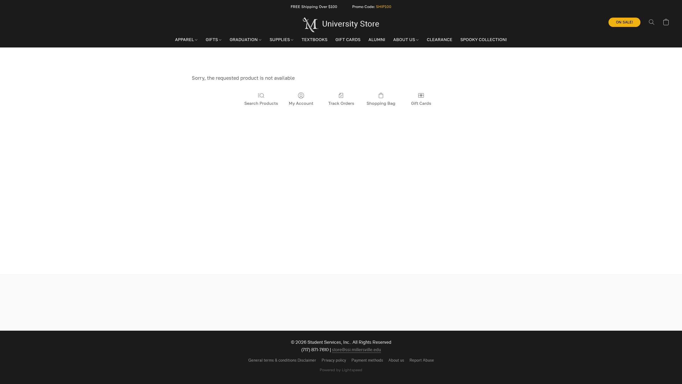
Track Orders (341, 103)
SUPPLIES (280, 39)
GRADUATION (244, 39)
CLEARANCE (439, 39)
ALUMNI (376, 39)
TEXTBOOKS (314, 39)
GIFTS (212, 39)
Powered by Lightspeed (341, 369)
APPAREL (185, 39)
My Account (301, 103)
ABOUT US (404, 39)
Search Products (261, 103)
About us (396, 360)
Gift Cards (421, 103)
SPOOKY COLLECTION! (483, 39)
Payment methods (367, 360)
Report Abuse (421, 360)
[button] (341, 25)
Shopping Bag (381, 103)
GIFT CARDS (347, 39)
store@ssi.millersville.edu (356, 349)
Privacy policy (334, 360)
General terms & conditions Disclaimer (282, 360)
